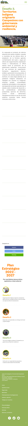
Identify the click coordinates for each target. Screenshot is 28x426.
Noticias (4, 410)
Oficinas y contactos (7, 412)
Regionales (4, 390)
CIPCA (4, 2)
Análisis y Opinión (6, 397)
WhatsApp (14, 254)
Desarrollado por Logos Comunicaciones (26, 423)
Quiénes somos (5, 387)
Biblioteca (4, 392)
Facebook (14, 247)
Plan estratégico (6, 405)
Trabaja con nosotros (7, 400)
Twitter (14, 251)
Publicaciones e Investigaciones (10, 395)
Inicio (3, 385)
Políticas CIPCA (5, 407)
